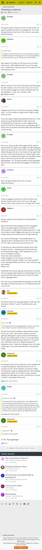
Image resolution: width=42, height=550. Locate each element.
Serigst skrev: (6, 431)
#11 (40, 361)
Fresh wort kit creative (13, 486)
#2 (40, 46)
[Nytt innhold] (36, 3)
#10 (40, 318)
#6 (40, 177)
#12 (40, 394)
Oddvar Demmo (9, 468)
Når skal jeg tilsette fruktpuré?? (17, 458)
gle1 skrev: (5, 323)
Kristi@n (4, 12)
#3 (40, 82)
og (11, 381)
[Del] (37, 24)
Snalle (7, 460)
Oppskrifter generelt (17, 496)
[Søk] (40, 3)
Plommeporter (10, 494)
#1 (40, 24)
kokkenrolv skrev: (7, 398)
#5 (40, 142)
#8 (40, 215)
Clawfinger (8, 496)
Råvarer (17, 468)
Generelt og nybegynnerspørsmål (18, 460)
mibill (6, 487)
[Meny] (2, 2)
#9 (40, 298)
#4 (40, 106)
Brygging (11, 487)
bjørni (6, 479)
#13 (40, 426)
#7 (40, 195)
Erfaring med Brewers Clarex (16, 467)
